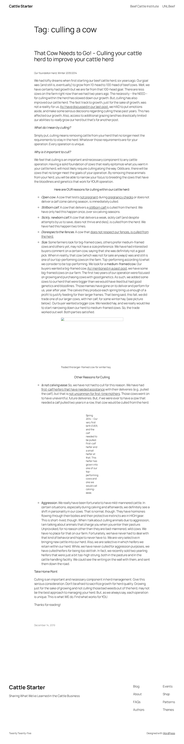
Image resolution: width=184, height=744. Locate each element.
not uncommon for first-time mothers (94, 393)
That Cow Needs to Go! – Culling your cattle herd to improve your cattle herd (88, 56)
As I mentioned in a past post (107, 268)
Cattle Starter (21, 6)
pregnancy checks (120, 197)
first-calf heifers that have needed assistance (73, 389)
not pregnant (89, 197)
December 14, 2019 (44, 625)
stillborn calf (98, 207)
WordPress (169, 733)
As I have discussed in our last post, (84, 106)
